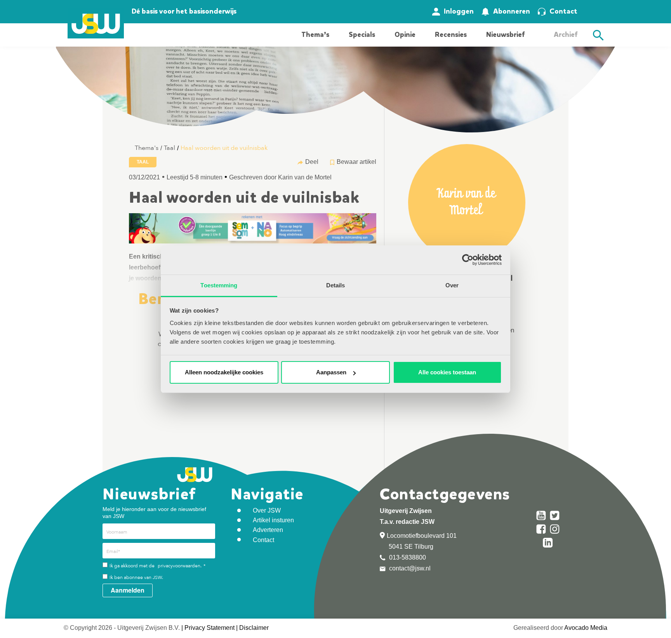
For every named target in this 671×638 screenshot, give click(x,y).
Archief (565, 34)
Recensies (451, 34)
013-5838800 (407, 557)
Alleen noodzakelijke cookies (224, 372)
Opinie (405, 34)
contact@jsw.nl (409, 568)
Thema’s (315, 34)
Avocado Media (585, 627)
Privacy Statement (209, 627)
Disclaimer (254, 627)
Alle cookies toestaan (447, 372)
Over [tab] (452, 285)
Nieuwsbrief (505, 34)
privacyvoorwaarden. (180, 566)
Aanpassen (331, 372)
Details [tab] (335, 285)
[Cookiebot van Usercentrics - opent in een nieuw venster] (468, 260)
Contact (563, 11)
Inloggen (459, 11)
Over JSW (267, 510)
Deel (311, 161)
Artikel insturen (273, 520)
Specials (362, 34)
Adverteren (268, 530)
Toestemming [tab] (218, 285)
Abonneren (511, 11)
